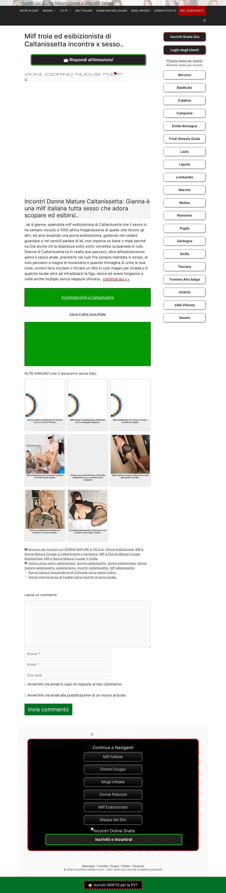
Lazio (184, 152)
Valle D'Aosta (184, 305)
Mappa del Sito (113, 819)
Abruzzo (184, 75)
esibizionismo (66, 568)
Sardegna (184, 241)
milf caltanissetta (122, 568)
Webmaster (88, 865)
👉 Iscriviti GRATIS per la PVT (113, 885)
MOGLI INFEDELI (140, 10)
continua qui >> (116, 279)
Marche (185, 190)
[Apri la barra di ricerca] (204, 21)
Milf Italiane (113, 756)
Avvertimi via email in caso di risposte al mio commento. (75, 684)
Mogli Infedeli (113, 782)
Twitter (126, 865)
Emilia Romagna (184, 126)
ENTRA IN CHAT (29, 10)
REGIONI (48, 10)
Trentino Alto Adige (184, 279)
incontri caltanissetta (92, 568)
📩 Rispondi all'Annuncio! (88, 59)
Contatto (103, 865)
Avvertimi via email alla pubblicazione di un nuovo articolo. (77, 695)
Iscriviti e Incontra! (114, 839)
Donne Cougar (113, 769)
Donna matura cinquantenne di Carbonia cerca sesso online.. (72, 572)
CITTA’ (64, 10)
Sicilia (184, 254)
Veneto (184, 318)
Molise (184, 203)
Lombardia (184, 177)
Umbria (184, 292)
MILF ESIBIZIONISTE (192, 10)
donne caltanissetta (91, 563)
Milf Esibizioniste (113, 807)
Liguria (184, 164)
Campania (184, 113)
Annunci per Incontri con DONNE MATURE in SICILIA (66, 549)
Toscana (184, 267)
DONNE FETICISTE (165, 10)
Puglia (184, 228)
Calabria (184, 100)
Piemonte (184, 215)
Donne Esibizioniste (120, 549)
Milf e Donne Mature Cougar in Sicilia (71, 559)
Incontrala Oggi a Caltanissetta (87, 297)
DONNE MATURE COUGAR (111, 10)
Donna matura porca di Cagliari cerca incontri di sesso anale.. (72, 577)
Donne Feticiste (113, 794)
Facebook (138, 865)
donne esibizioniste (122, 563)
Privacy (115, 865)
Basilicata (184, 88)
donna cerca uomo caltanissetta (51, 563)
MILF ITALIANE (83, 10)
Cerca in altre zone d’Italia (87, 314)
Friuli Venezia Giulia (184, 139)
